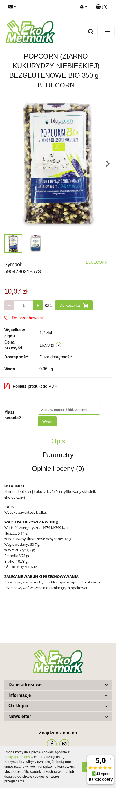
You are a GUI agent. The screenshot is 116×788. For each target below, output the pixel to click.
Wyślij (47, 421)
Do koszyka (70, 305)
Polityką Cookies (17, 757)
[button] (102, 7)
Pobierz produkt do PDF (35, 386)
